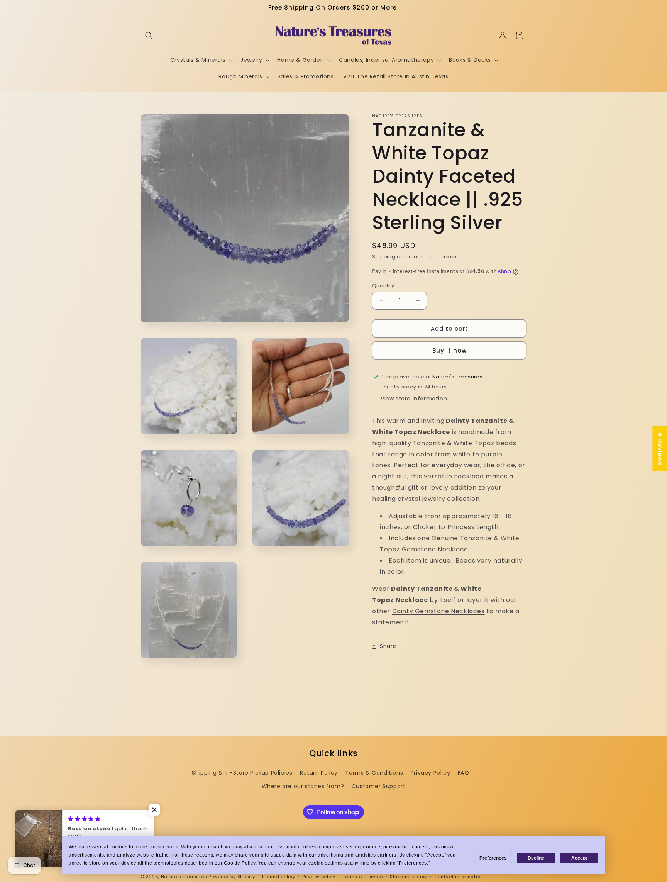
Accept (579, 858)
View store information (414, 398)
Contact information (458, 876)
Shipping (384, 256)
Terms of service (363, 876)
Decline (536, 858)
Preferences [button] (413, 863)
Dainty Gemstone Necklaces (438, 611)
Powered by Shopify (231, 877)
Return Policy (319, 773)
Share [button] (388, 646)
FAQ (463, 773)
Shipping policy (408, 876)
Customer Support (379, 786)
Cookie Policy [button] (240, 863)
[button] (149, 35)
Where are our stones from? (303, 786)
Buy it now (449, 350)
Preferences (493, 858)
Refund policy (278, 876)
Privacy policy (318, 876)
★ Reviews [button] (659, 448)
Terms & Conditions (374, 773)
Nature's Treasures (184, 877)
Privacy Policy (430, 773)
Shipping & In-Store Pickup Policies (242, 773)
